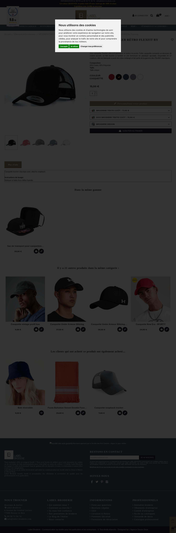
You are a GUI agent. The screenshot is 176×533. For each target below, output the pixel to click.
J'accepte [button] (64, 46)
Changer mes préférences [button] (91, 46)
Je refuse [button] (74, 46)
